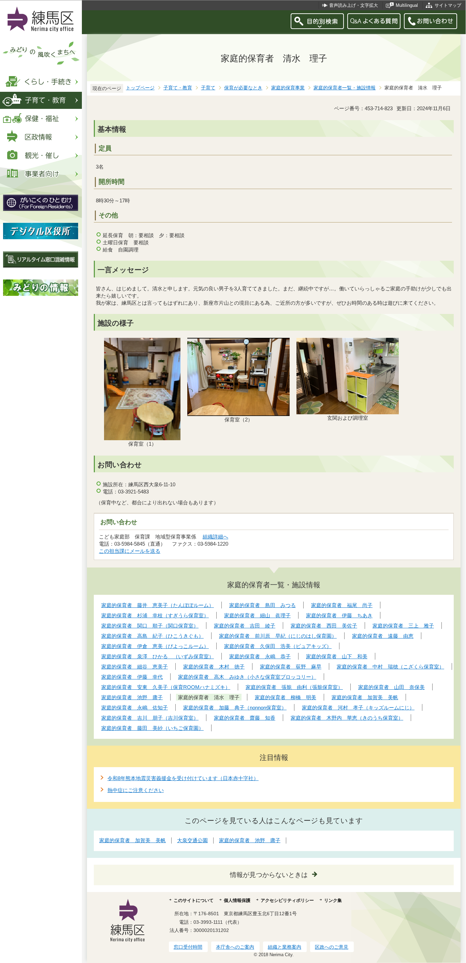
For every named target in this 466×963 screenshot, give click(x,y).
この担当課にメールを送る (129, 551)
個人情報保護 (237, 900)
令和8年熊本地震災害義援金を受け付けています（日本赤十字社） (183, 778)
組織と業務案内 (284, 947)
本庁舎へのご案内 (235, 947)
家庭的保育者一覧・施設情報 (345, 87)
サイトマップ (448, 5)
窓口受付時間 (188, 947)
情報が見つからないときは (269, 874)
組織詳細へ (215, 537)
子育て (208, 87)
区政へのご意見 (331, 947)
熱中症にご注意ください (135, 790)
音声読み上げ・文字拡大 (353, 5)
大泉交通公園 (192, 840)
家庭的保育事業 (288, 87)
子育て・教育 (177, 87)
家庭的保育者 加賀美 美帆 (132, 840)
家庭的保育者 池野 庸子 (249, 840)
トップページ (140, 87)
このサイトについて (194, 900)
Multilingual (407, 5)
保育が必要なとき (243, 87)
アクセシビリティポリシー (287, 900)
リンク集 (333, 900)
